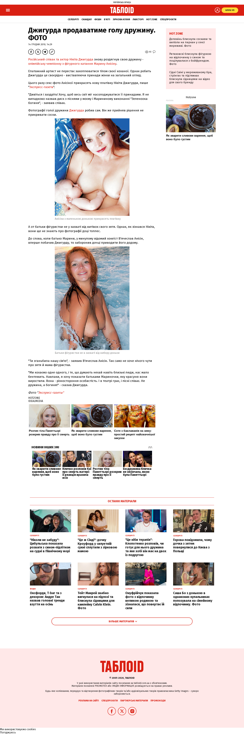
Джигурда (76, 110)
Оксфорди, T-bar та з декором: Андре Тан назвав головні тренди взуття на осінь (47, 598)
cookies (31, 729)
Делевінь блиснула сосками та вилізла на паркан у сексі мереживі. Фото (190, 42)
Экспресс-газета (41, 87)
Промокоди (158, 700)
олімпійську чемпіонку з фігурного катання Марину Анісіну (72, 64)
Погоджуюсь (8, 732)
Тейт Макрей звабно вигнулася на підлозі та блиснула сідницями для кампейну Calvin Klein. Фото (96, 600)
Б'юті (107, 19)
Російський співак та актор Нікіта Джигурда (60, 59)
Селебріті (73, 19)
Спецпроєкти (168, 19)
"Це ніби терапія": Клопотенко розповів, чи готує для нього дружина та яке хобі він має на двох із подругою (145, 547)
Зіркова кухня (121, 19)
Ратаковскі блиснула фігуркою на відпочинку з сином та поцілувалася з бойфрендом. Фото (190, 59)
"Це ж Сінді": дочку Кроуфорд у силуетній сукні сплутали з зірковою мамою (97, 545)
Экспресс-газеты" (51, 392)
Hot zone (151, 19)
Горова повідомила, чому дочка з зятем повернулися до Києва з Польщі (192, 545)
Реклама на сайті (89, 700)
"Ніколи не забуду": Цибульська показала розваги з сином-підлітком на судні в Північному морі (50, 545)
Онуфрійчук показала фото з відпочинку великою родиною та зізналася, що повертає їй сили (144, 600)
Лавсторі (138, 19)
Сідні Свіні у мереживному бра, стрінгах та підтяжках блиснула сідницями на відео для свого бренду (190, 77)
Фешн (97, 19)
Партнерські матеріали (134, 700)
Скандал (86, 19)
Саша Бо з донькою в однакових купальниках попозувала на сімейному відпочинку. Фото (192, 598)
